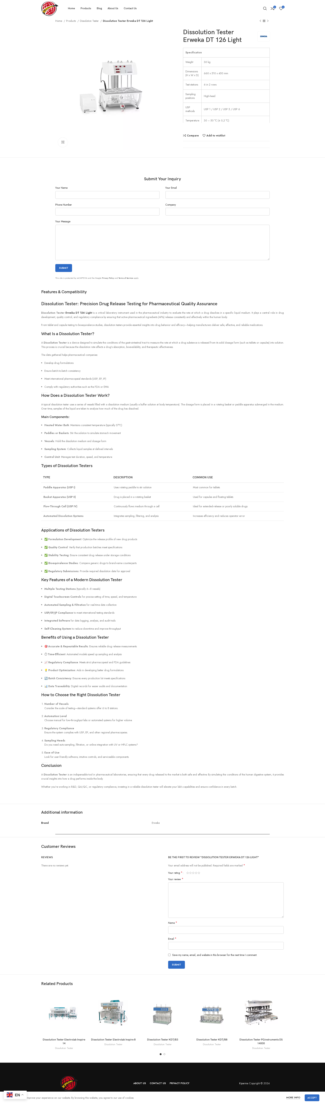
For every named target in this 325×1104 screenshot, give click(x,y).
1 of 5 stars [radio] (187, 873)
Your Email (171, 188)
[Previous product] (260, 21)
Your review (175, 879)
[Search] (265, 8)
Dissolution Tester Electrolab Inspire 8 (113, 1039)
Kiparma (243, 1083)
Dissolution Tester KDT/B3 (162, 1039)
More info (293, 1097)
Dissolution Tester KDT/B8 (211, 1039)
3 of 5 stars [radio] (193, 873)
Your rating (175, 872)
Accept (312, 1097)
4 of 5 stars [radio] (196, 873)
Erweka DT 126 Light (78, 313)
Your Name (61, 188)
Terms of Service (125, 277)
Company (170, 205)
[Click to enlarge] (63, 142)
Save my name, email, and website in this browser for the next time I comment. (214, 955)
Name (172, 923)
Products (71, 21)
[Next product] (268, 21)
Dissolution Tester (89, 21)
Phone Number (63, 205)
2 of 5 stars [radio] (190, 873)
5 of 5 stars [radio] (198, 873)
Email (172, 939)
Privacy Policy (108, 277)
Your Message (62, 221)
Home (59, 21)
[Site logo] (49, 8)
